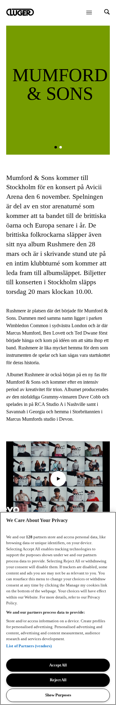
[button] (55, 147)
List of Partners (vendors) (29, 646)
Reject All (58, 680)
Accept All (58, 665)
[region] (58, 608)
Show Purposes (58, 695)
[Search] (107, 12)
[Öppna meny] (89, 12)
